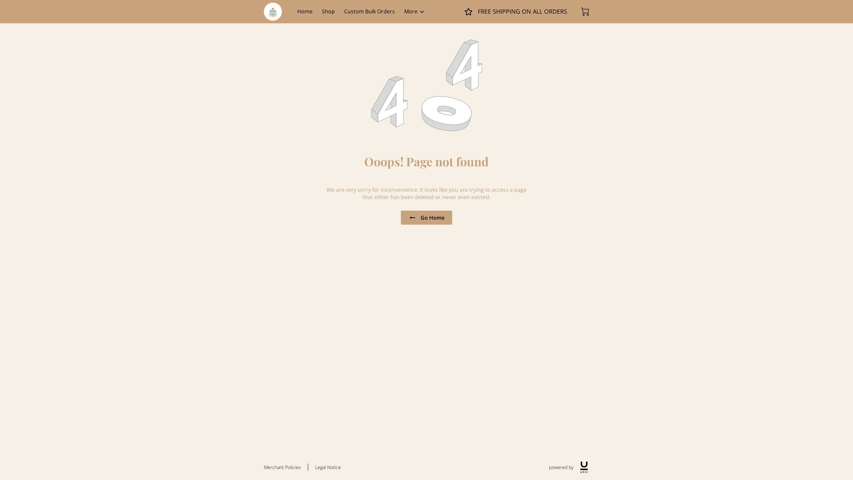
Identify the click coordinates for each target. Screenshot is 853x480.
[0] (585, 12)
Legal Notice (328, 467)
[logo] (584, 467)
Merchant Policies (282, 467)
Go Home (432, 217)
